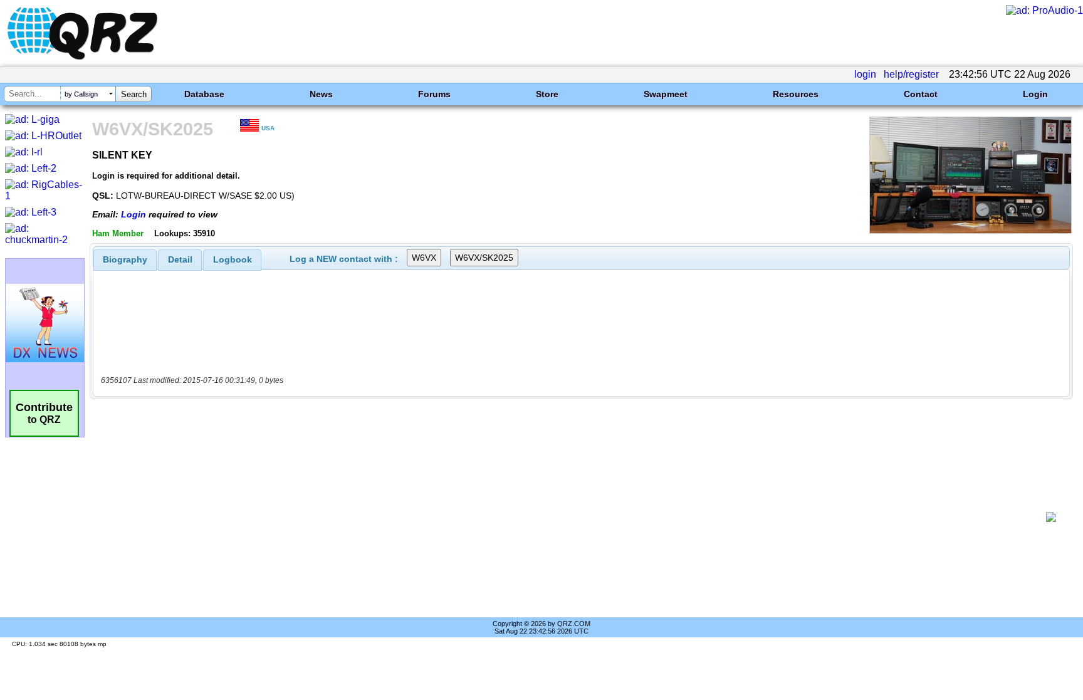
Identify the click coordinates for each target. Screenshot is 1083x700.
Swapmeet (666, 94)
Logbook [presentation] (232, 259)
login (865, 74)
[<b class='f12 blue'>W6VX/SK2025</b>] (970, 230)
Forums (434, 94)
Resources (796, 94)
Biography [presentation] (125, 259)
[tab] (125, 259)
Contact (921, 94)
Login (1035, 94)
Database (204, 94)
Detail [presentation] (180, 259)
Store (547, 94)
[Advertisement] (569, 517)
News (321, 94)
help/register (911, 74)
